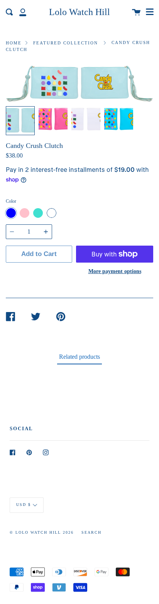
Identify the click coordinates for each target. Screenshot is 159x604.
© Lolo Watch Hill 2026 (42, 532)
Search (91, 532)
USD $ (23, 505)
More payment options (114, 271)
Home (14, 43)
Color (11, 201)
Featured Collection (65, 43)
